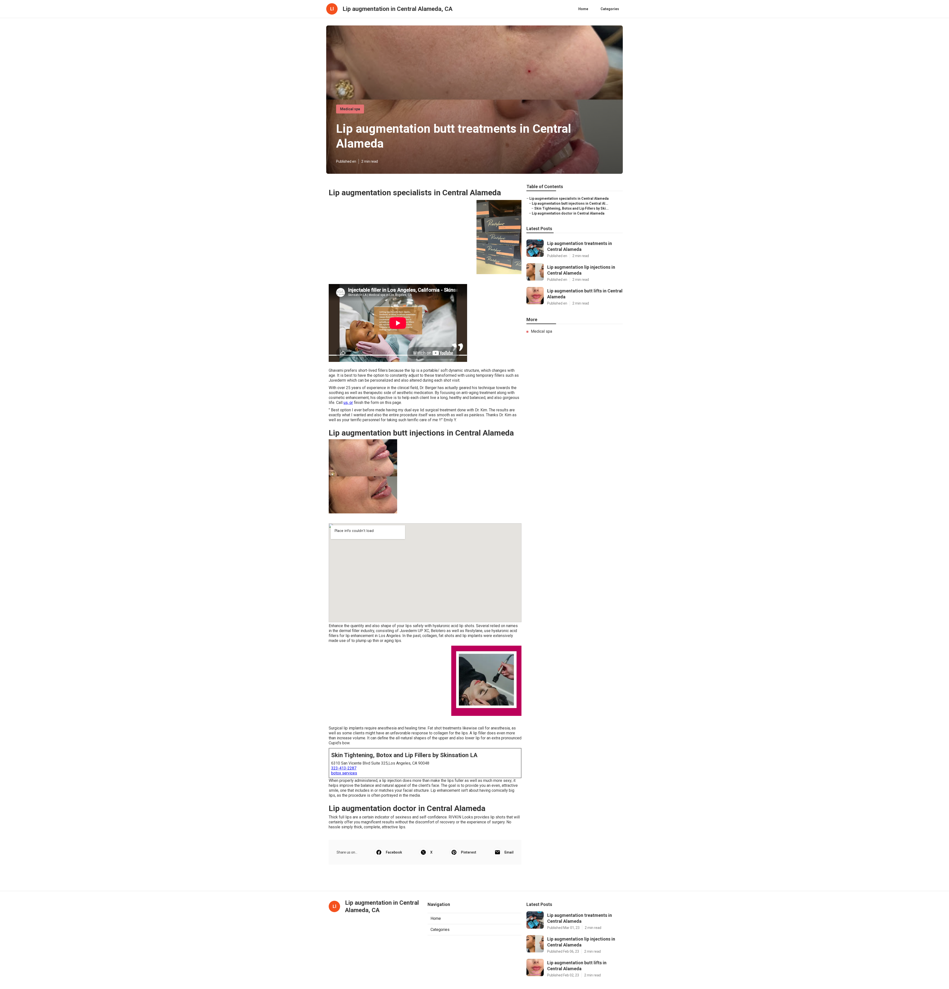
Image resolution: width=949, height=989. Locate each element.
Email (509, 852)
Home (583, 9)
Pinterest (468, 852)
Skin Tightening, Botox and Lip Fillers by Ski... (571, 208)
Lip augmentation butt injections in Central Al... (570, 203)
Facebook (394, 852)
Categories (610, 9)
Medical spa (350, 109)
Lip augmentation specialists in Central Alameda (569, 198)
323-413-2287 (343, 768)
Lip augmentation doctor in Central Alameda (568, 213)
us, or (348, 402)
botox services (344, 773)
